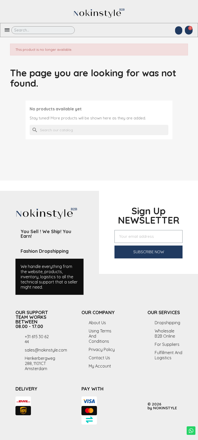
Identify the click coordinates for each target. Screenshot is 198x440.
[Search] (67, 30)
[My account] (178, 30)
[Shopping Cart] (189, 30)
